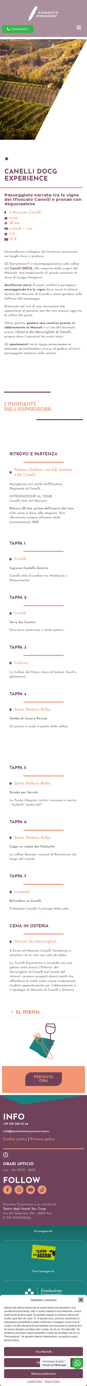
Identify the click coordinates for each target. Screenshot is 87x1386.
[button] (81, 1300)
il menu (27, 1012)
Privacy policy (42, 1139)
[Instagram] (19, 1189)
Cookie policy (15, 1139)
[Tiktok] (42, 1189)
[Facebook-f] (7, 1189)
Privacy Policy (52, 1381)
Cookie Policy (34, 1381)
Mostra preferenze (43, 1373)
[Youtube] (30, 1189)
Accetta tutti (43, 1351)
